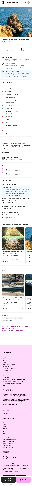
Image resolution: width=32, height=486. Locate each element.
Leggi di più (5, 152)
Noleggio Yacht (7, 445)
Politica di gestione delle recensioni (12, 383)
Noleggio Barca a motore (9, 439)
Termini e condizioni (8, 372)
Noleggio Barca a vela (8, 437)
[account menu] (28, 2)
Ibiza (4, 433)
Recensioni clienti (8, 408)
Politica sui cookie (7, 370)
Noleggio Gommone (8, 443)
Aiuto (4, 357)
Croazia (5, 428)
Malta (4, 430)
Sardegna (5, 422)
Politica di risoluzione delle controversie (13, 381)
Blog (4, 385)
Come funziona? (7, 360)
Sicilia (4, 426)
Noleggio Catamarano (8, 441)
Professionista (6, 366)
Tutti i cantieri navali (8, 447)
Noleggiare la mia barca (9, 364)
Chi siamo (5, 359)
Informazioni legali (7, 374)
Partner (5, 375)
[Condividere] (29, 10)
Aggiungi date (8, 202)
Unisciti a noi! (6, 377)
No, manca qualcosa (17, 330)
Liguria (5, 424)
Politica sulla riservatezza (9, 368)
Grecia (4, 431)
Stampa (5, 362)
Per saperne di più (9, 208)
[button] (18, 36)
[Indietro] (2, 10)
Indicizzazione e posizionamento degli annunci (15, 379)
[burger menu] (26, 2)
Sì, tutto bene (6, 330)
